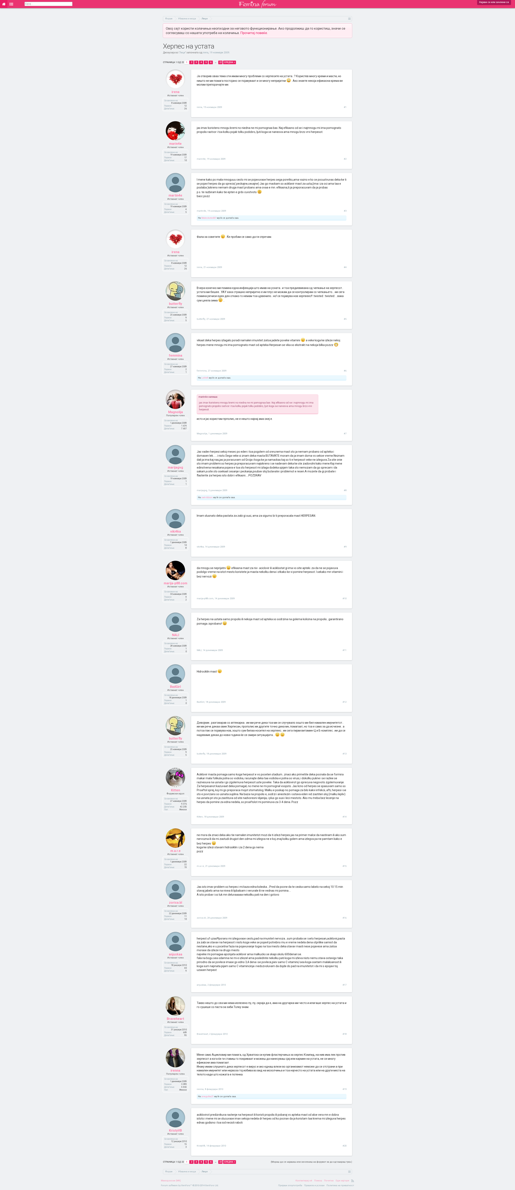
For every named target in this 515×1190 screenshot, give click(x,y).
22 (220, 62)
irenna (175, 1070)
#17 (344, 985)
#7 (345, 433)
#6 (345, 370)
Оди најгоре (342, 1180)
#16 (344, 918)
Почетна (329, 1180)
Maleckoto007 (208, 218)
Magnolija (175, 412)
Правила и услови (314, 1185)
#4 (345, 267)
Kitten (175, 790)
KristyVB (175, 1130)
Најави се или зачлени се (494, 2)
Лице (182, 52)
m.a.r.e (175, 851)
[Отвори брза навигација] (349, 18)
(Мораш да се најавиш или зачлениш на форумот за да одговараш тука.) (311, 1162)
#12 (344, 702)
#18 (344, 1034)
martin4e (175, 195)
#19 (344, 1089)
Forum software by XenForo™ (190, 1185)
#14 (344, 816)
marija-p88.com (175, 583)
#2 (345, 159)
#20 (344, 1145)
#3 (345, 211)
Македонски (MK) (171, 1180)
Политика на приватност (340, 1185)
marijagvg (175, 467)
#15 (344, 866)
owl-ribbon (207, 497)
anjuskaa (175, 954)
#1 (345, 107)
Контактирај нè (304, 1180)
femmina (175, 355)
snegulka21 (207, 1096)
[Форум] (11, 4)
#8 (345, 490)
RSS (352, 1180)
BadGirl (175, 687)
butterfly (175, 304)
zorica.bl (175, 902)
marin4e (175, 144)
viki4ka (175, 531)
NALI (175, 635)
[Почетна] (3, 4)
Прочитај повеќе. (254, 33)
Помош (318, 1180)
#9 (345, 546)
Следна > (229, 62)
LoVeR (204, 378)
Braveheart (175, 1019)
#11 (344, 650)
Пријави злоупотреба (290, 1185)
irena (205, 52)
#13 (344, 753)
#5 (345, 319)
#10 (344, 598)
